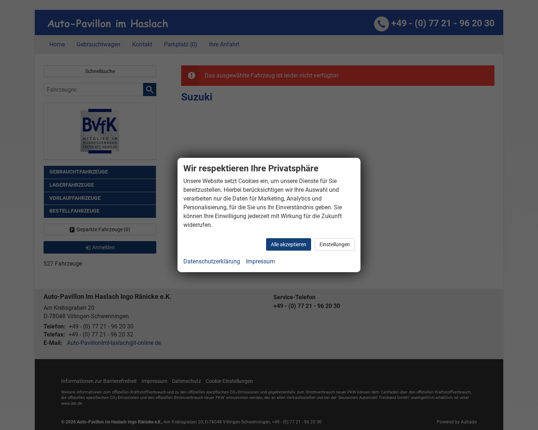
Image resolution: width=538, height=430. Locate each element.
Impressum (260, 261)
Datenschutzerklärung (211, 261)
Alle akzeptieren (288, 244)
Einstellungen (335, 244)
